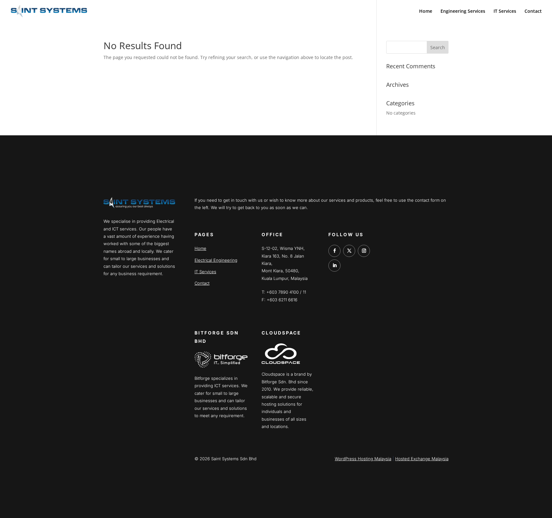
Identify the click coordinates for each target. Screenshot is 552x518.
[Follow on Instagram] (364, 251)
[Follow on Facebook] (334, 251)
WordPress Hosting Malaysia (363, 458)
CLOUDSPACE (281, 332)
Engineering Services (463, 11)
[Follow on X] (349, 251)
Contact (533, 11)
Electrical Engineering (216, 260)
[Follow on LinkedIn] (334, 265)
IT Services (505, 11)
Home (425, 11)
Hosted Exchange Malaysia (421, 458)
